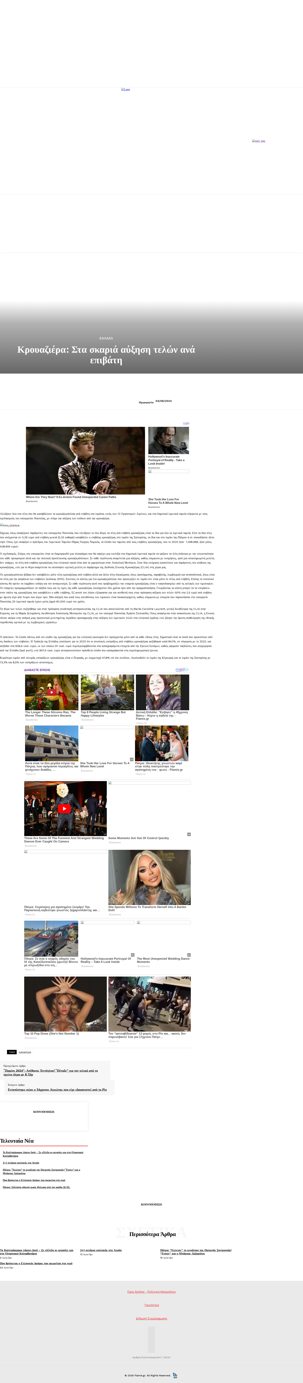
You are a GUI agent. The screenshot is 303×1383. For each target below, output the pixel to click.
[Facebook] (18, 1120)
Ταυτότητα (151, 1305)
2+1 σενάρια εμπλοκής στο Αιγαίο (21, 1162)
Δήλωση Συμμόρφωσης (151, 1318)
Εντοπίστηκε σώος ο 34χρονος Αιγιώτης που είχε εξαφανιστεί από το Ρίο (57, 1090)
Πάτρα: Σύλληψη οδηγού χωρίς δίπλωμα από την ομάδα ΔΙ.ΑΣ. (36, 1187)
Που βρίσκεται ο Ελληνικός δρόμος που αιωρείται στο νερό (34, 1180)
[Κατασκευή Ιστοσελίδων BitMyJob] (175, 1375)
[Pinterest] (44, 1120)
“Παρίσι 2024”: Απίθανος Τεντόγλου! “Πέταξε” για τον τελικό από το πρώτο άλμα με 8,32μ (51, 1072)
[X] (31, 1120)
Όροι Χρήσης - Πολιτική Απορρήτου (151, 1292)
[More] (69, 1120)
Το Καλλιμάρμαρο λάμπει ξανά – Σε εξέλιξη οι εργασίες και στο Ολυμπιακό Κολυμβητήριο (36, 1252)
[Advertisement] (151, 227)
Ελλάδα (106, 337)
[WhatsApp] (56, 1120)
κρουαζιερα (25, 1052)
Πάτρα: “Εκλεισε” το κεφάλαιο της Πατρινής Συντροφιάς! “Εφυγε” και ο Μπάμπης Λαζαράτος (195, 1252)
